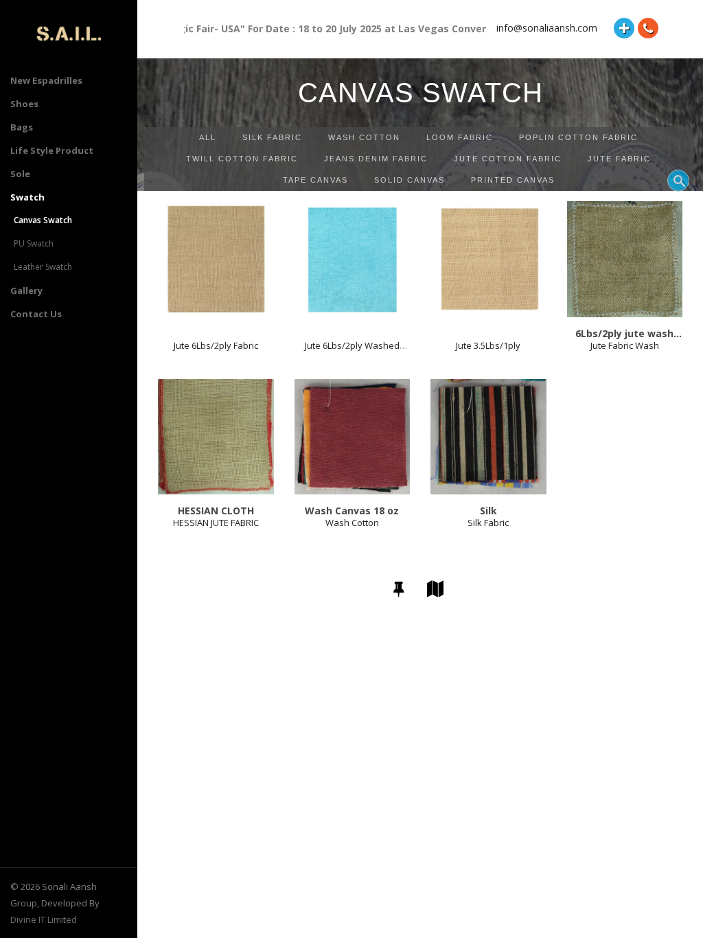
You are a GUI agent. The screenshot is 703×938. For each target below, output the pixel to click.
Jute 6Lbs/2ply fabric (216, 345)
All (207, 137)
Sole (20, 174)
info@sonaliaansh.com (546, 27)
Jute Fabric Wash (624, 345)
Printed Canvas (513, 180)
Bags (21, 127)
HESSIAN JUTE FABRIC (216, 522)
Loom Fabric (459, 137)
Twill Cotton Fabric (242, 159)
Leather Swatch (43, 267)
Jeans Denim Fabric (376, 159)
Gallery (26, 290)
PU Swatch (34, 243)
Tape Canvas (315, 180)
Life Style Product (51, 150)
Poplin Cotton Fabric (578, 137)
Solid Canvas (409, 180)
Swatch (27, 197)
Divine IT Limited (43, 919)
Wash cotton (364, 137)
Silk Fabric (272, 137)
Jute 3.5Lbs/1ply (488, 345)
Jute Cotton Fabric (508, 159)
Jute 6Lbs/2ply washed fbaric (352, 351)
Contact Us (36, 314)
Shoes (24, 104)
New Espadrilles (46, 80)
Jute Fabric (619, 159)
